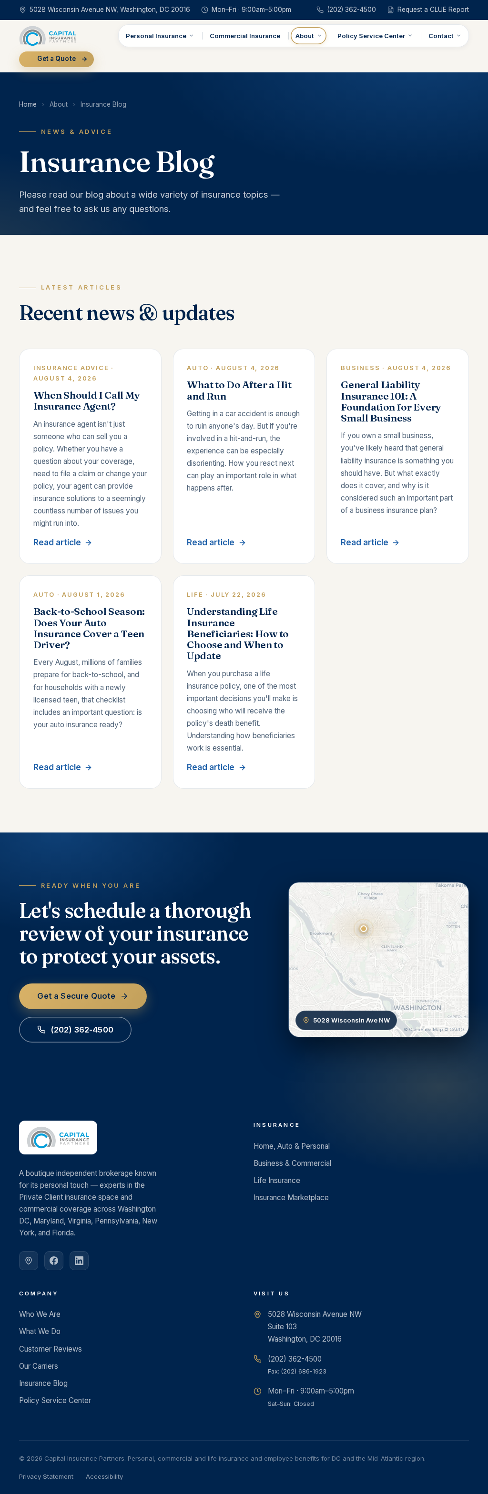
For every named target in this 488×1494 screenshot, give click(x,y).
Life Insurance (277, 1180)
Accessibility (104, 1476)
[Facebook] (53, 1260)
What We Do (40, 1331)
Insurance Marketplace (291, 1197)
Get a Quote (56, 58)
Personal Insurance (156, 36)
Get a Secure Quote (76, 996)
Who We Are (40, 1314)
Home (28, 104)
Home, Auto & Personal (292, 1146)
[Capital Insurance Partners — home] (48, 35)
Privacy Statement (46, 1476)
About (304, 36)
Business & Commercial (292, 1163)
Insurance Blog (43, 1383)
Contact (441, 36)
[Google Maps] (28, 1260)
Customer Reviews (50, 1349)
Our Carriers (38, 1366)
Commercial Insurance (245, 36)
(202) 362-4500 (82, 1029)
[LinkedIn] (79, 1260)
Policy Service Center (371, 36)
